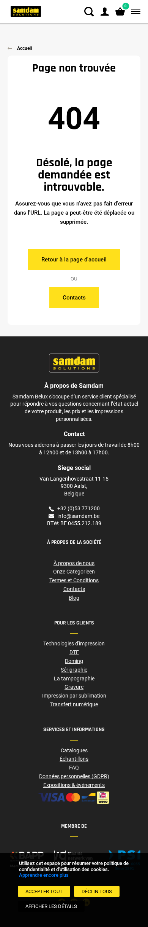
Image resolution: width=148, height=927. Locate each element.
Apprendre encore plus (44, 875)
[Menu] (134, 11)
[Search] (89, 11)
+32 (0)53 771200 (78, 508)
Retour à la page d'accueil (74, 259)
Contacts (74, 297)
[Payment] (74, 798)
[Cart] (120, 11)
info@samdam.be (78, 516)
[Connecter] (104, 11)
